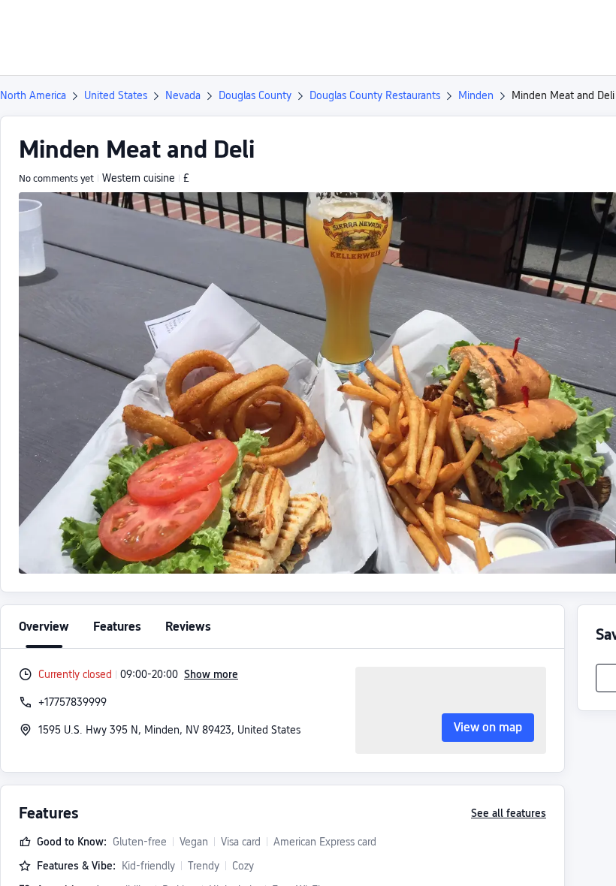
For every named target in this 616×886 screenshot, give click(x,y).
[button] (490, 25)
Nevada (183, 95)
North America (33, 95)
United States (115, 95)
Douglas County (255, 95)
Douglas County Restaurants (375, 95)
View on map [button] (488, 727)
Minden (476, 95)
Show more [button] (211, 674)
